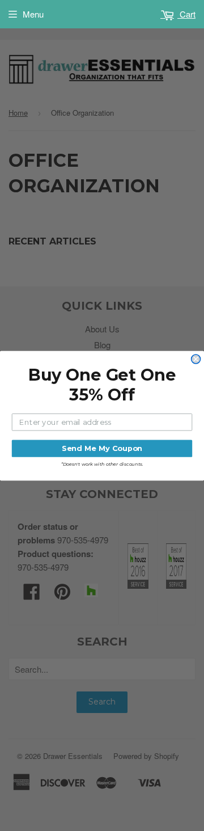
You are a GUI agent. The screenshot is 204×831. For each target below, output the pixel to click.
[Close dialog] (196, 359)
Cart (186, 14)
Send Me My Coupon (102, 448)
